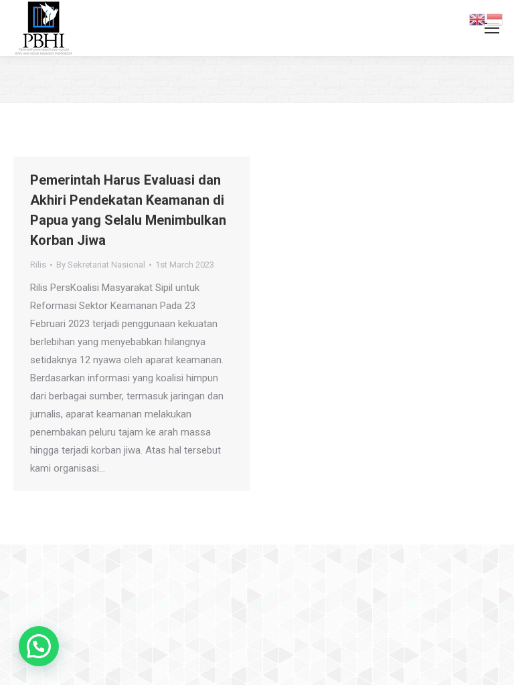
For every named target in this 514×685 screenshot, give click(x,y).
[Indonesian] (495, 19)
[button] (39, 646)
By (100, 265)
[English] (478, 19)
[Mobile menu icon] (492, 28)
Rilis (38, 265)
